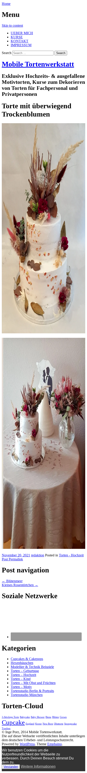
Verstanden (11, 766)
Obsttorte (58, 724)
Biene (48, 717)
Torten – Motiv (21, 687)
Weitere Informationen (38, 766)
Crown (63, 717)
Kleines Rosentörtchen (20, 585)
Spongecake (70, 724)
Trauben (6, 728)
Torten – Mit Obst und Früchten (33, 683)
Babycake (25, 717)
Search (6, 53)
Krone (38, 724)
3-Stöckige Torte (10, 717)
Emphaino (54, 744)
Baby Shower (38, 717)
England (30, 724)
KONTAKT (19, 41)
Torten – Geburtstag (25, 671)
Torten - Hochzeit (71, 555)
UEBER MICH (22, 33)
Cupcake (13, 722)
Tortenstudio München (27, 695)
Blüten (55, 717)
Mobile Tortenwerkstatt (38, 64)
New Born (48, 724)
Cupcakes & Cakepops (27, 659)
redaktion (37, 555)
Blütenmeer (12, 581)
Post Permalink (12, 559)
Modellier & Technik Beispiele (32, 667)
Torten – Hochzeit (23, 675)
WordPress (27, 744)
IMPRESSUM (21, 45)
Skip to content (12, 25)
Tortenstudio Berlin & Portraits (32, 691)
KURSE (17, 37)
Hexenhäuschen (22, 663)
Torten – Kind (21, 679)
